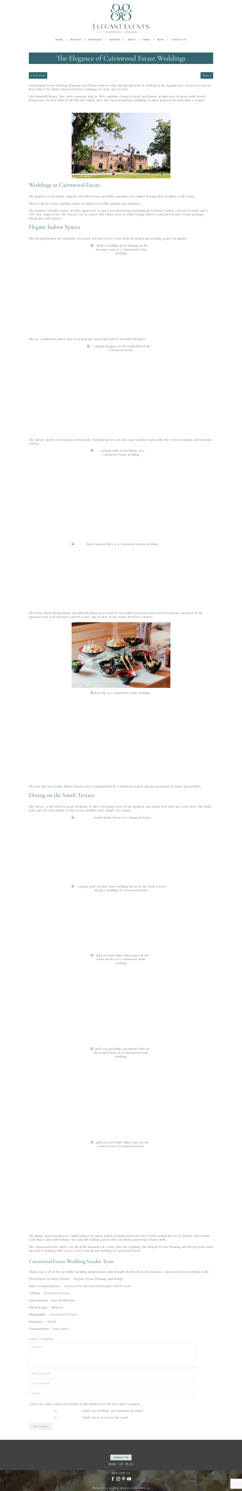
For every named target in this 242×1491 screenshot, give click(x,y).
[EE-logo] (121, 5)
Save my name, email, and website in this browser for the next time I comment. (86, 1404)
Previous (39, 75)
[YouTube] (129, 1479)
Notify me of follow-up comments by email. (112, 1411)
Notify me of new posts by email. (105, 1417)
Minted (51, 1322)
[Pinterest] (124, 1479)
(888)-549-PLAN (121, 1464)
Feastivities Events (57, 1293)
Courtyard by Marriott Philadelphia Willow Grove (98, 1286)
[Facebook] (113, 1479)
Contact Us (121, 1457)
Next (206, 75)
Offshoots (57, 1307)
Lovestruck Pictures (63, 1314)
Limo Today (61, 1329)
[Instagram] (118, 1479)
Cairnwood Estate (195, 85)
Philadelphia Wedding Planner (49, 1279)
